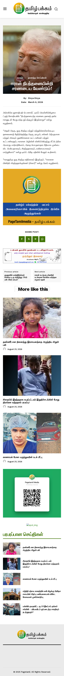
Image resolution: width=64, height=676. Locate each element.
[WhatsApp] (42, 239)
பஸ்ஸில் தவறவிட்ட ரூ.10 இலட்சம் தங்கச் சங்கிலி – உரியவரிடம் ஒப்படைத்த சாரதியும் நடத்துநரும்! (41, 609)
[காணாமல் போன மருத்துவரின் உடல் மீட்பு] (32, 433)
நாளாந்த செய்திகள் (37, 78)
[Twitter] (29, 239)
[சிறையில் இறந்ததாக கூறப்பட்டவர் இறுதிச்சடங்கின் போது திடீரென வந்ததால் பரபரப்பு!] (32, 375)
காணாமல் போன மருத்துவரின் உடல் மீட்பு (22, 457)
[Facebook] (22, 239)
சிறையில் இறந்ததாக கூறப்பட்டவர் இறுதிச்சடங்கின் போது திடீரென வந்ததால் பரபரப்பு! (31, 401)
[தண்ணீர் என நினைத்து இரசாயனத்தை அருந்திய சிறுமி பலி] (32, 318)
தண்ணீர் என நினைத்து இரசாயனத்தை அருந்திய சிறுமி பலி (40, 549)
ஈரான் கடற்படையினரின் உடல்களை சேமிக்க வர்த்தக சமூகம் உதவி (46, 277)
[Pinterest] (35, 239)
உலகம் (20, 78)
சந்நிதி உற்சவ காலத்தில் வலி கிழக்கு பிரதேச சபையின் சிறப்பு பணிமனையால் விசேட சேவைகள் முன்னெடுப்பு (42, 594)
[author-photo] (5, 349)
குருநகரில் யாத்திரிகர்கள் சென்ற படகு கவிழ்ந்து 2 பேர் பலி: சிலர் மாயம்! (15, 277)
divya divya (34, 98)
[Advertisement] (32, 42)
